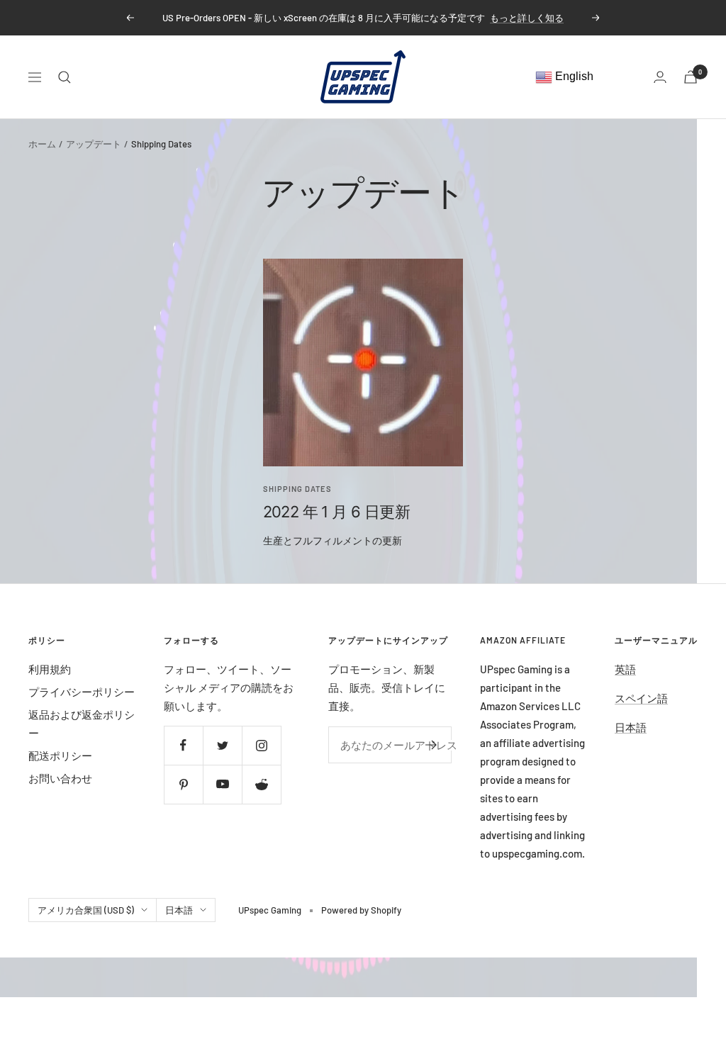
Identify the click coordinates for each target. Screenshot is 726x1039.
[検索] (64, 77)
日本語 (631, 727)
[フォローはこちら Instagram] (261, 745)
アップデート (93, 144)
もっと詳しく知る (527, 17)
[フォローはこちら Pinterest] (183, 784)
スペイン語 (641, 698)
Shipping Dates (297, 488)
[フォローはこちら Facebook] (183, 745)
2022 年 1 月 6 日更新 (336, 511)
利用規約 (49, 669)
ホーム (42, 144)
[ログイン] (660, 77)
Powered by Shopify (361, 910)
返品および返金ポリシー (81, 723)
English (572, 76)
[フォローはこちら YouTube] (222, 784)
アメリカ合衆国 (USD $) (86, 910)
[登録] (431, 745)
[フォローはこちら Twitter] (222, 745)
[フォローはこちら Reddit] (261, 784)
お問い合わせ (60, 778)
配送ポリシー (60, 755)
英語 (625, 669)
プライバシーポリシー (81, 691)
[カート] (690, 77)
